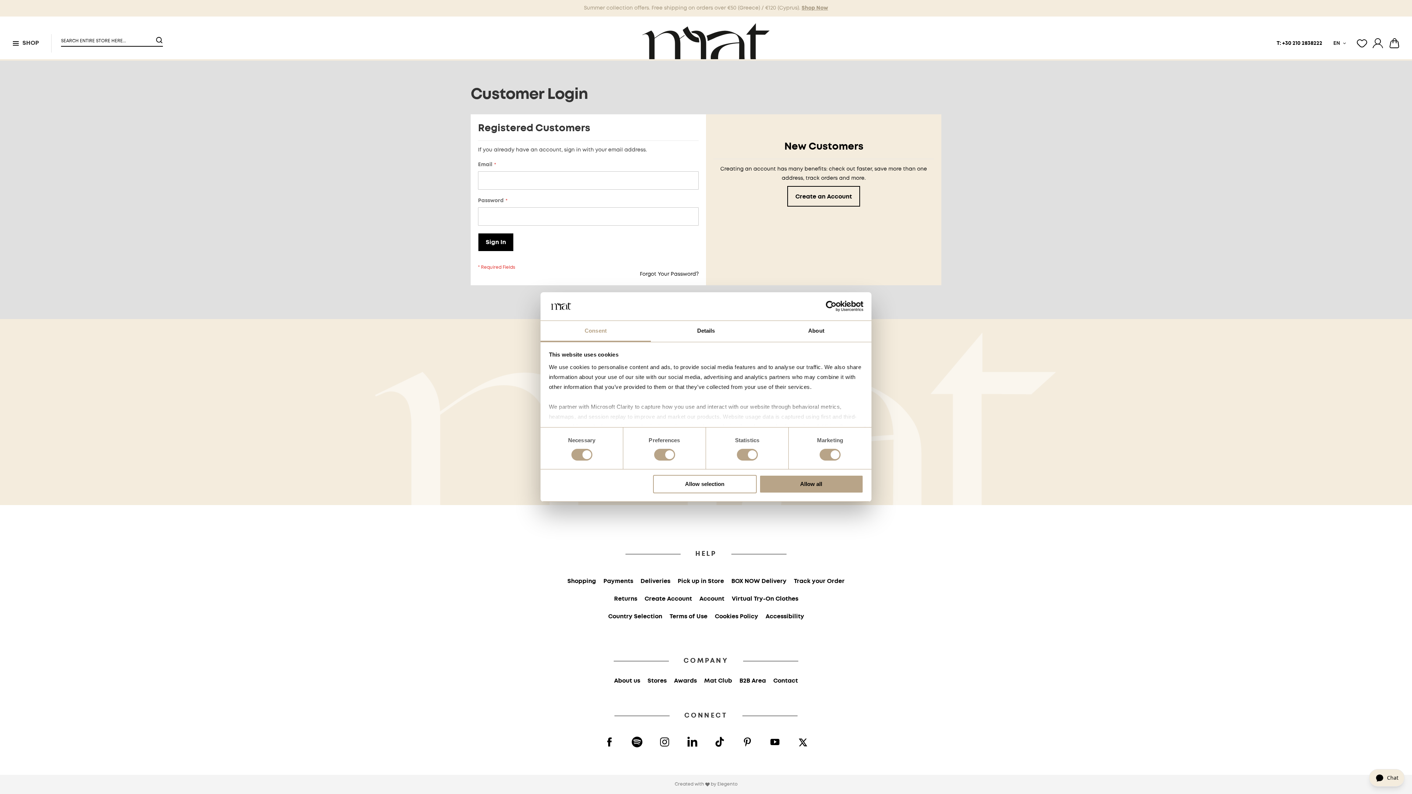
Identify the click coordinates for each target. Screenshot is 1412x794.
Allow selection (704, 484)
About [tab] (816, 331)
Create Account (668, 599)
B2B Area (752, 681)
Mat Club (718, 681)
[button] (107, 38)
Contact (785, 681)
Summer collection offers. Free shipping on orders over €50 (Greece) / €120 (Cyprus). (706, 8)
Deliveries (655, 581)
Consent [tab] (596, 331)
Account (711, 599)
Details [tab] (706, 331)
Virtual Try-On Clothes (765, 599)
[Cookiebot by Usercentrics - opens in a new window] (831, 306)
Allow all (811, 484)
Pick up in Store (701, 581)
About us (627, 681)
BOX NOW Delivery (759, 581)
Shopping (581, 581)
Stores (657, 681)
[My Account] (1378, 43)
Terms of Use (688, 616)
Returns (625, 599)
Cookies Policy (736, 616)
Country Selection (635, 616)
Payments (618, 581)
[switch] (664, 455)
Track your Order (819, 581)
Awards (685, 681)
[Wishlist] (1362, 43)
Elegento (727, 784)
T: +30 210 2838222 (1299, 43)
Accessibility (785, 616)
